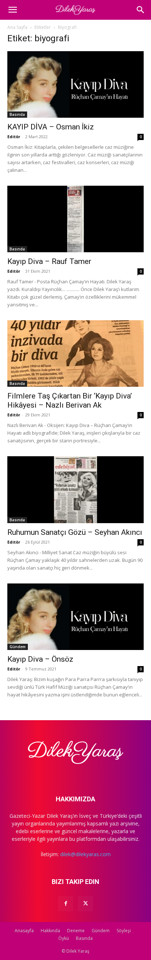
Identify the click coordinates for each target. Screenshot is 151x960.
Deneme (76, 930)
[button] (12, 10)
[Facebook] (65, 903)
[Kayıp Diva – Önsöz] (75, 616)
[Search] (140, 10)
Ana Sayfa (17, 27)
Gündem (18, 646)
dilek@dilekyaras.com (85, 854)
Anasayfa (24, 930)
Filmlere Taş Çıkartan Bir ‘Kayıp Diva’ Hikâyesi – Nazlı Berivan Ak (69, 400)
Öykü (63, 938)
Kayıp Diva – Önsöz (40, 659)
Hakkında (50, 930)
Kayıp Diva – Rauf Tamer (49, 261)
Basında (17, 114)
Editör (13, 136)
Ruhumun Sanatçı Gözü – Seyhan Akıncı (74, 532)
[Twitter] (85, 903)
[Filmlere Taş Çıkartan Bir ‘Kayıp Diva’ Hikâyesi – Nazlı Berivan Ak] (75, 353)
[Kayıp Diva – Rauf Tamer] (75, 219)
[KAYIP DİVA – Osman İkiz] (75, 84)
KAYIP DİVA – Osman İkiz (50, 126)
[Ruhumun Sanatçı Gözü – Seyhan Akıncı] (75, 489)
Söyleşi (124, 930)
